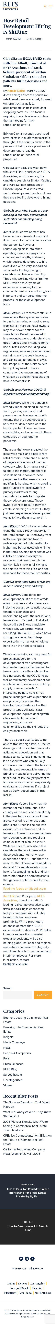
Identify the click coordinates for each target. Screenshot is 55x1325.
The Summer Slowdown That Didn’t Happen (26, 1104)
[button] (50, 6)
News (7, 1047)
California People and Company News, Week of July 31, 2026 (24, 1151)
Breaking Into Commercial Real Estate (23, 1029)
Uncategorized (13, 1080)
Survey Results (13, 1074)
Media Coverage (35, 39)
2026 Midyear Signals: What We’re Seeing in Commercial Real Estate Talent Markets (25, 1126)
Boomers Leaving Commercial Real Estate (26, 1020)
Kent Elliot (9, 896)
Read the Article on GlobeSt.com (24, 888)
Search (7, 988)
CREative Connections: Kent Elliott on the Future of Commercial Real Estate (27, 1140)
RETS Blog (10, 1069)
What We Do (36, 1268)
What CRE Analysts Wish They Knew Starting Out (27, 1114)
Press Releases (13, 1063)
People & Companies (17, 1053)
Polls (6, 1058)
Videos (7, 1085)
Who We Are (19, 1268)
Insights (8, 1037)
